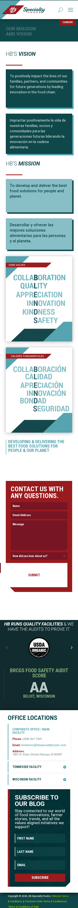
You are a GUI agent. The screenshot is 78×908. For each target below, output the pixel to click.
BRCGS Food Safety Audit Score (39, 673)
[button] (71, 648)
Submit (34, 575)
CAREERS (67, 22)
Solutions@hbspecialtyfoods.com (43, 745)
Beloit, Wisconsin (39, 696)
